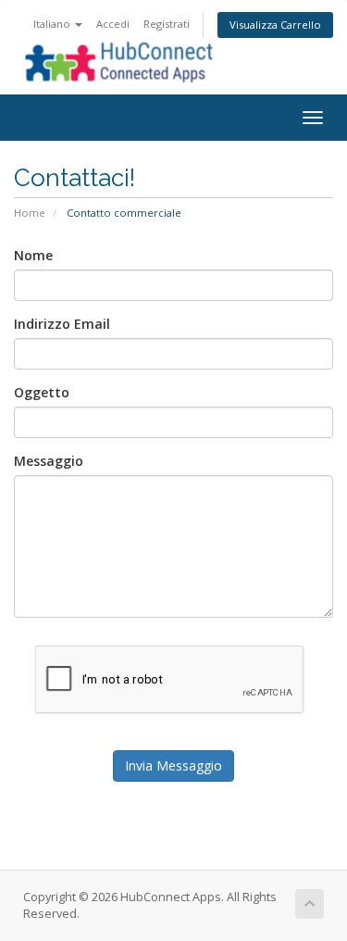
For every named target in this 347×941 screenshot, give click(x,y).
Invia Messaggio (173, 765)
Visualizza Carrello (275, 24)
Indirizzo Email (62, 323)
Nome (33, 255)
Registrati (166, 24)
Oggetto (41, 392)
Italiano (53, 24)
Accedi (113, 24)
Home (29, 213)
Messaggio (48, 461)
